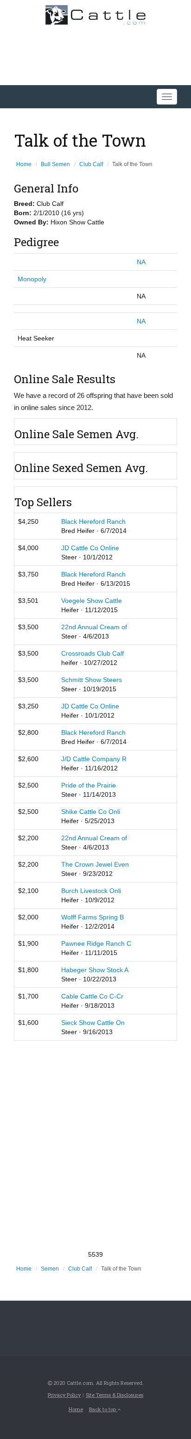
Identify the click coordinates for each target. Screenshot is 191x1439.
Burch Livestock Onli (91, 890)
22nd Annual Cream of (94, 627)
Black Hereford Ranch (93, 521)
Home (24, 164)
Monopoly (32, 279)
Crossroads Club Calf (92, 653)
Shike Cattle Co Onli (90, 811)
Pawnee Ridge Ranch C (96, 943)
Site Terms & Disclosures (114, 1394)
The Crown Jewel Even (95, 864)
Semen (50, 1268)
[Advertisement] (95, 1145)
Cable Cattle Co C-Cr (92, 996)
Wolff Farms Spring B (92, 917)
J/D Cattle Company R (94, 759)
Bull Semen (55, 164)
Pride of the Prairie (88, 785)
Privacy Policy (64, 1394)
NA (141, 262)
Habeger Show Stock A (94, 970)
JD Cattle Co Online (90, 548)
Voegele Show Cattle (91, 600)
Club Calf (91, 164)
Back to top (103, 1409)
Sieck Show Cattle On (93, 1022)
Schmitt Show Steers (91, 679)
